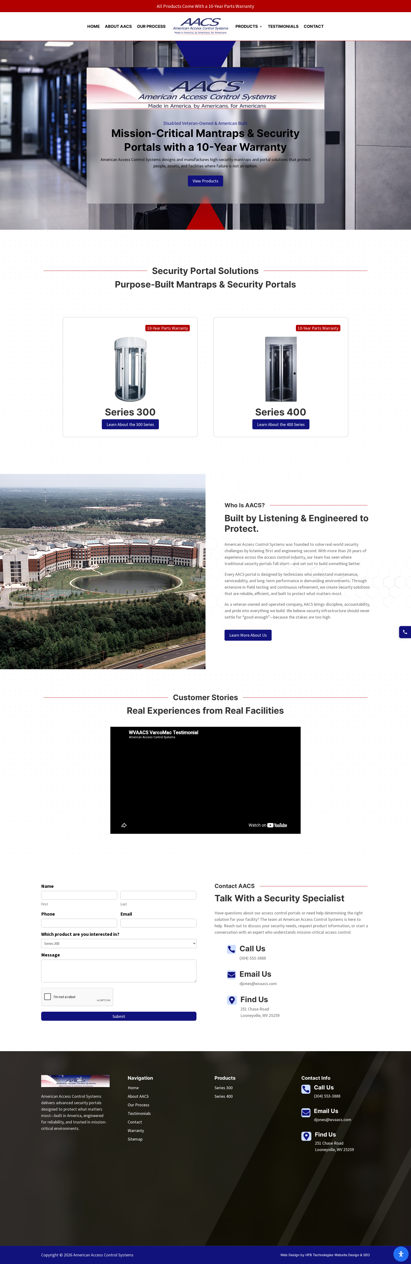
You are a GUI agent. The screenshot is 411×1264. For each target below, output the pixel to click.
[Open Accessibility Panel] (401, 1254)
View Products (205, 181)
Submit (119, 1016)
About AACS (118, 26)
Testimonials (283, 26)
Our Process (151, 26)
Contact (314, 26)
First (44, 904)
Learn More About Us (248, 635)
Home (93, 26)
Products (246, 26)
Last (123, 904)
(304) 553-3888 (327, 1096)
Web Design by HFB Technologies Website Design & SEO (325, 1255)
